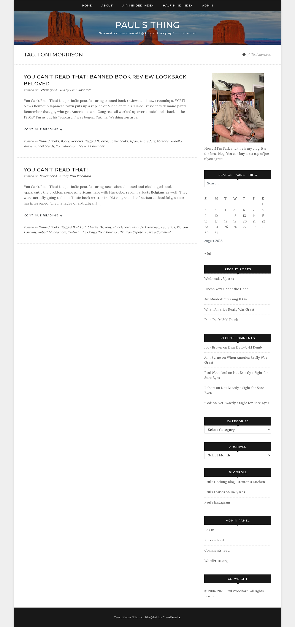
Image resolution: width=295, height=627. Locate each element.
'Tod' (208, 403)
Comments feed (217, 550)
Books (65, 141)
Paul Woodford (80, 90)
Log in (209, 530)
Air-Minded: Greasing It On (225, 299)
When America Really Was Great (229, 309)
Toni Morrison (66, 146)
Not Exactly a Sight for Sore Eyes (243, 403)
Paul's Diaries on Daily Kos (224, 492)
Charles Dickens (99, 227)
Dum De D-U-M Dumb (221, 320)
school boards (44, 146)
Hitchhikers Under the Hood (226, 289)
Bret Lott (79, 227)
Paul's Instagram (217, 502)
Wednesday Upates (219, 279)
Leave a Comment (91, 146)
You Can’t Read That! (56, 170)
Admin (207, 5)
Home (87, 5)
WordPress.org (216, 561)
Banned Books (48, 141)
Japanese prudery (142, 141)
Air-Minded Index (137, 5)
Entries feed (214, 540)
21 (254, 221)
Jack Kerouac (149, 227)
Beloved (102, 141)
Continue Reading (41, 129)
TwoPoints (171, 617)
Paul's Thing (147, 25)
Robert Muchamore (52, 232)
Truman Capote (131, 232)
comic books (119, 141)
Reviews (77, 141)
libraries (162, 141)
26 (235, 227)
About (107, 5)
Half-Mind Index (178, 5)
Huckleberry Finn (125, 227)
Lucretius (168, 227)
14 (254, 216)
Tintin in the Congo (82, 232)
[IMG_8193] (238, 108)
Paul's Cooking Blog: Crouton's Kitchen (234, 482)
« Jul (207, 253)
